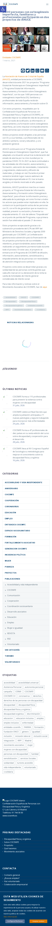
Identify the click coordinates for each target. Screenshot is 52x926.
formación (39, 727)
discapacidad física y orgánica (17, 709)
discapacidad (10, 301)
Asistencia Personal (12, 687)
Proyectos (10, 573)
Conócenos (38, 8)
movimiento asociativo (23, 310)
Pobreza (9, 567)
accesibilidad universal (28, 682)
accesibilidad (10, 297)
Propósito (8, 845)
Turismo (9, 656)
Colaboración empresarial (16, 884)
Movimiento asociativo (14, 851)
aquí (45, 287)
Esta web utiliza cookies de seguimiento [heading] (24, 898)
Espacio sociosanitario (17, 531)
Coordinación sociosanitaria (20, 606)
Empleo (9, 519)
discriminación (33, 714)
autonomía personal (34, 687)
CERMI (18, 691)
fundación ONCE (11, 731)
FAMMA (27, 727)
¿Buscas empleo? (11, 878)
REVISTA (11, 633)
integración (9, 740)
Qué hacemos (10, 848)
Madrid (28, 740)
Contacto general (12, 875)
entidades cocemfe (35, 305)
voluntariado (30, 767)
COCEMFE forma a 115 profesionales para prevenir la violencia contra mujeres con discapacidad (29, 399)
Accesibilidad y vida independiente (23, 482)
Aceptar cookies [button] (38, 921)
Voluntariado (13, 644)
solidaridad (9, 763)
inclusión (8, 736)
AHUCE (23, 297)
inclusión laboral (22, 736)
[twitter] (12, 377)
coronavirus (12, 507)
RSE (9, 638)
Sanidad (34, 754)
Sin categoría (12, 650)
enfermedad (27, 722)
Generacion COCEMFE (16, 549)
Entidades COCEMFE (12, 57)
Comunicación (13, 595)
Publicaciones (12, 579)
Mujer (8, 561)
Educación (10, 513)
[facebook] (4, 377)
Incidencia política (15, 555)
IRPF (7, 310)
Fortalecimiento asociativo (20, 543)
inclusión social (40, 736)
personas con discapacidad (16, 754)
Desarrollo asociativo (16, 611)
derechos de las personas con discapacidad (23, 700)
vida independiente (12, 767)
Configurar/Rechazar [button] (15, 921)
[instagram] (17, 377)
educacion (8, 718)
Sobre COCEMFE (11, 842)
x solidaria (41, 310)
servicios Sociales (28, 758)
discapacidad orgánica (14, 305)
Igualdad (36, 731)
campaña (8, 691)
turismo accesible (25, 763)
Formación (10, 537)
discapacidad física (28, 301)
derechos (37, 696)
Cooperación (12, 501)
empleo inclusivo (11, 722)
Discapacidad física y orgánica (17, 839)
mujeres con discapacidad (15, 749)
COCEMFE (35, 297)
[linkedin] (8, 377)
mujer (30, 745)
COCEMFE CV (9, 696)
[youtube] (21, 377)
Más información (10, 916)
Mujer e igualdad (14, 628)
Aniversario (11, 488)
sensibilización (10, 758)
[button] (3, 9)
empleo (40, 718)
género (25, 731)
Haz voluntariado (12, 881)
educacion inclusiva (24, 718)
